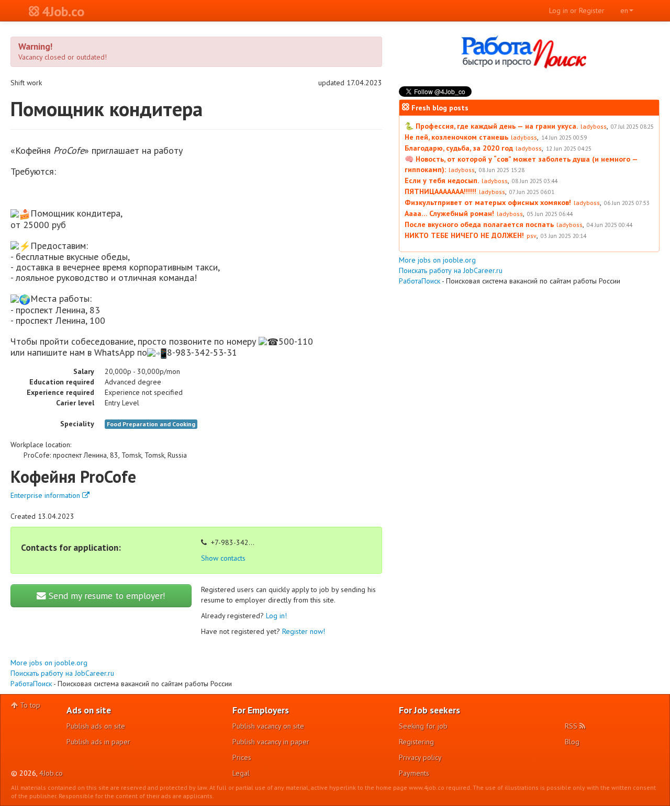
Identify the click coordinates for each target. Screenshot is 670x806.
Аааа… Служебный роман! (449, 213)
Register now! (303, 631)
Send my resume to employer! (105, 595)
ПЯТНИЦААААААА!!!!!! (440, 191)
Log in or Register (577, 10)
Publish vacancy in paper (270, 741)
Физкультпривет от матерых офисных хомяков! (488, 202)
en (624, 10)
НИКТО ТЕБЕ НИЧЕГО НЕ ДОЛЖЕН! (464, 235)
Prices (241, 757)
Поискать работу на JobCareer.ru (62, 673)
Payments (414, 773)
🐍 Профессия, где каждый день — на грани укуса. (491, 126)
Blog (572, 741)
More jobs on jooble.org (48, 662)
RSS (572, 726)
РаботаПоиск (31, 683)
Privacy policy (420, 757)
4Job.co (51, 773)
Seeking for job (423, 726)
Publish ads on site (95, 726)
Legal (241, 773)
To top (29, 705)
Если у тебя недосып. (442, 180)
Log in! (276, 615)
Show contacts (223, 558)
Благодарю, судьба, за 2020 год (459, 148)
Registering (416, 741)
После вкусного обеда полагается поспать (479, 224)
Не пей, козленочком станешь (456, 137)
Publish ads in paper (98, 741)
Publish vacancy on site (268, 726)
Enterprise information (46, 495)
